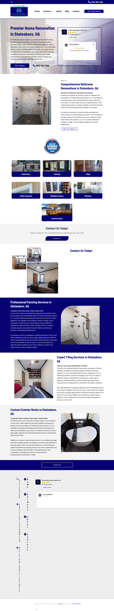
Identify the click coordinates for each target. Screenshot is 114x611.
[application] (52, 11)
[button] (94, 11)
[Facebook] (11, 2)
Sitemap (60, 603)
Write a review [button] (73, 37)
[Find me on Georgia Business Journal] (52, 146)
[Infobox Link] (95, 2)
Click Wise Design (76, 603)
